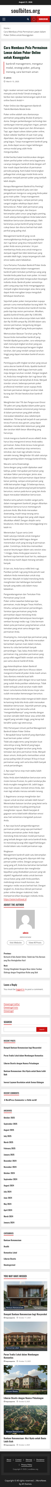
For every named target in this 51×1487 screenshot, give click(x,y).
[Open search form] (28, 19)
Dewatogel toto (11, 1007)
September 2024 (10, 1179)
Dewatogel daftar (12, 1004)
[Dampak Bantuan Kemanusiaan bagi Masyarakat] (25, 1296)
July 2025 (7, 1136)
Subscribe (43, 19)
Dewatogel (9, 1010)
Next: (23, 969)
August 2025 (9, 1129)
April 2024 (8, 1210)
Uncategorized (9, 1264)
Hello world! (32, 1099)
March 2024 (8, 1216)
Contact (18, 1460)
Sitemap (29, 1460)
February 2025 (9, 1148)
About (9, 1460)
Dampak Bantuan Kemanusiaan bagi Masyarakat (22, 1047)
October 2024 (9, 1173)
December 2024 (10, 1160)
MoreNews (41, 1480)
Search (8, 1022)
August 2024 (9, 1185)
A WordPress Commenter (14, 1099)
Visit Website (16, 942)
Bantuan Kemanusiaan (12, 1240)
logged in (20, 989)
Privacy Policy (26, 1465)
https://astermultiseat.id (15, 899)
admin (8, 78)
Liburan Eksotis (10, 1258)
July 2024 (7, 1191)
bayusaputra (10, 1318)
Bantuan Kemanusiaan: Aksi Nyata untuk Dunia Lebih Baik (25, 1440)
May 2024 (7, 1203)
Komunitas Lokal (10, 1252)
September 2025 (10, 1123)
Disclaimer (40, 1460)
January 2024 (9, 1222)
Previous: (24, 957)
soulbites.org (25, 10)
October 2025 (9, 1117)
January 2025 (9, 1154)
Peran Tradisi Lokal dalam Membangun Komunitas (23, 1055)
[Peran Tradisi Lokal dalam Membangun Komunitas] (25, 1336)
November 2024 (10, 1166)
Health (6, 1246)
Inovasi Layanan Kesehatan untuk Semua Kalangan (24, 1082)
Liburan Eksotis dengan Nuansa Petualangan (21, 1063)
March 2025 (8, 1142)
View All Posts (35, 942)
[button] (4, 19)
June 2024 (8, 1197)
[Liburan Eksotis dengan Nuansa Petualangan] (25, 1380)
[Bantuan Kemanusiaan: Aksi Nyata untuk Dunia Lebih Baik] (25, 1420)
